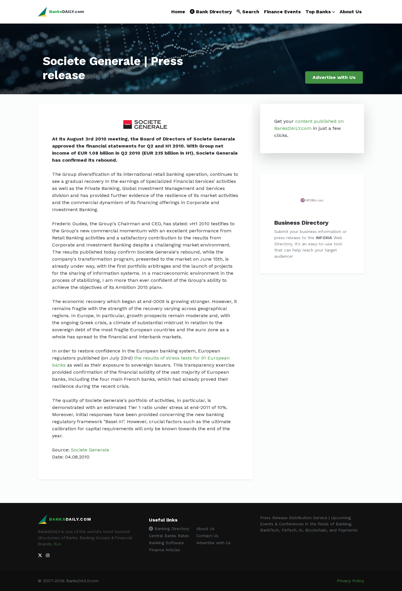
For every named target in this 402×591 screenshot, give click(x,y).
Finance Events (282, 11)
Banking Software (166, 542)
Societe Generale (90, 450)
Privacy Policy (350, 580)
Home (178, 11)
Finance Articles (164, 549)
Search (250, 11)
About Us (351, 11)
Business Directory (301, 222)
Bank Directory (213, 11)
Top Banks (318, 11)
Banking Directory (171, 528)
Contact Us (207, 535)
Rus (57, 544)
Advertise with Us (334, 77)
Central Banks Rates (169, 535)
